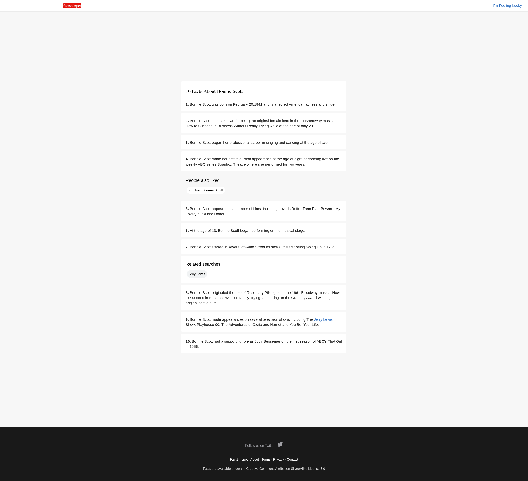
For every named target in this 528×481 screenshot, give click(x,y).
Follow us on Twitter (260, 445)
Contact (292, 459)
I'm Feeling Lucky (507, 6)
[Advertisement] (264, 46)
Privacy (278, 459)
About (254, 459)
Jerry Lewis (197, 274)
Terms (266, 459)
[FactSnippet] (72, 6)
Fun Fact (206, 190)
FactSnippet (239, 459)
